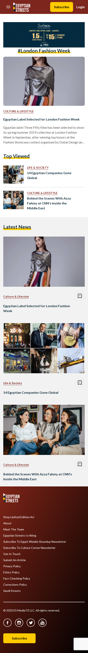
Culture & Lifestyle (18, 111)
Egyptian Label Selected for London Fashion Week (41, 119)
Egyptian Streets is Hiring (19, 535)
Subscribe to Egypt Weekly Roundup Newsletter (34, 541)
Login (80, 7)
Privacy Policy (12, 566)
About (7, 523)
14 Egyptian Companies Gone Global (49, 175)
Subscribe (61, 7)
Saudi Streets (12, 590)
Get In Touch (11, 554)
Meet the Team (13, 529)
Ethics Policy (11, 572)
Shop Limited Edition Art (18, 517)
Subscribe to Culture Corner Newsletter (29, 547)
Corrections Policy (15, 584)
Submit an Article (14, 560)
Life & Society (38, 167)
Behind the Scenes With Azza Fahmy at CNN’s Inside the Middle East (49, 203)
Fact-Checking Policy (16, 578)
